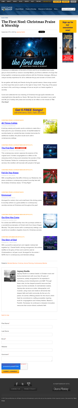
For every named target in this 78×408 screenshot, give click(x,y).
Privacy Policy (29, 389)
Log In (73, 1)
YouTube (28, 383)
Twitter (23, 383)
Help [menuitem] (32, 1)
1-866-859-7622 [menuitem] (47, 1)
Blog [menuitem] (20, 1)
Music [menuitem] (15, 1)
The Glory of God (9, 240)
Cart (52, 1)
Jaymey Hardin (21, 32)
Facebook (17, 383)
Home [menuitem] (3, 1)
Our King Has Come (10, 217)
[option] (67, 48)
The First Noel (8, 148)
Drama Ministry (61, 388)
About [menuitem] (9, 1)
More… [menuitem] (56, 9)
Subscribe (57, 1)
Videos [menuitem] (27, 1)
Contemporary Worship (40, 263)
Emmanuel (6, 195)
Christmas (20, 263)
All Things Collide (9, 123)
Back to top (5, 315)
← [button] (60, 48)
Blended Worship (12, 263)
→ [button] (75, 48)
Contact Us (15, 389)
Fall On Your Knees (10, 173)
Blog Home (5, 17)
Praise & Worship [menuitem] (31, 9)
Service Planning (28, 263)
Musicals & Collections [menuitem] (45, 9)
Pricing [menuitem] (38, 1)
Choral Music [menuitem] (19, 9)
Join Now (65, 1)
